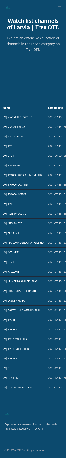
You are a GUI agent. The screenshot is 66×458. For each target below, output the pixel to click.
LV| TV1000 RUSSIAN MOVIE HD (22, 175)
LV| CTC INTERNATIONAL (18, 387)
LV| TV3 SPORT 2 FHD (16, 349)
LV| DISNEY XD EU (14, 300)
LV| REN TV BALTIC (14, 213)
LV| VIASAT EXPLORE (15, 126)
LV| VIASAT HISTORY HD (17, 117)
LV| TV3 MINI (11, 358)
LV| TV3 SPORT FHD (15, 339)
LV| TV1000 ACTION (15, 194)
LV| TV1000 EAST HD (15, 184)
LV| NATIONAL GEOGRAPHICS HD (23, 242)
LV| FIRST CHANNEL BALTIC (20, 291)
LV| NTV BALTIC (12, 223)
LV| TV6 (7, 146)
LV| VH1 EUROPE (13, 136)
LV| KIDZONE (11, 271)
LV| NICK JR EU (12, 233)
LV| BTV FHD (10, 377)
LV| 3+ (7, 368)
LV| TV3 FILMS (11, 165)
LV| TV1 (7, 204)
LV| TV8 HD (10, 329)
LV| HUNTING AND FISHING (20, 281)
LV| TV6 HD (10, 320)
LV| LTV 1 (8, 155)
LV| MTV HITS (11, 252)
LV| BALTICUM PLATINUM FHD (21, 310)
